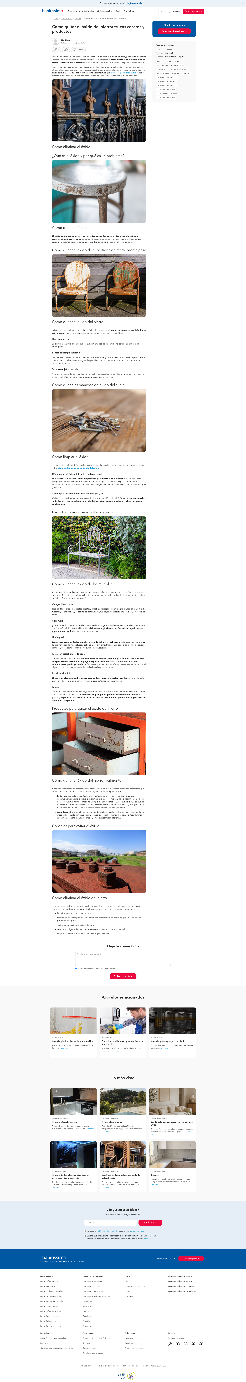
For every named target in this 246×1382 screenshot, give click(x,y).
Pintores (86, 1311)
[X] (185, 1344)
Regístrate (44, 1343)
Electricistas (87, 1316)
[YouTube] (193, 1344)
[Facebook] (177, 1344)
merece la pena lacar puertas (124, 73)
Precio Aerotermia (47, 1286)
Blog (56, 19)
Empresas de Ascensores (93, 1281)
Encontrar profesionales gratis (174, 31)
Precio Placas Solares (49, 1306)
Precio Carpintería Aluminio (51, 1316)
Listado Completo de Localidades (181, 1291)
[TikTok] (201, 1344)
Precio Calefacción (48, 1321)
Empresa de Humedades (93, 1291)
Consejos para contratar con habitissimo (56, 1348)
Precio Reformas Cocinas (50, 1311)
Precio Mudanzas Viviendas (51, 1291)
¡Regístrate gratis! (134, 3)
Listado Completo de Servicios (180, 1281)
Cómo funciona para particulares (53, 1338)
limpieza (160, 61)
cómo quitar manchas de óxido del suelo (78, 468)
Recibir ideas (150, 1223)
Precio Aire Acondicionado (51, 1301)
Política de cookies (130, 1366)
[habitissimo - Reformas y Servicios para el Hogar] (52, 11)
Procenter (129, 1296)
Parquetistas (87, 1301)
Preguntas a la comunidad (135, 1286)
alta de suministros (172, 61)
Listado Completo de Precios (179, 1276)
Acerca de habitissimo (134, 1338)
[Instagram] (169, 1344)
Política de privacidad (108, 1366)
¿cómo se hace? (66, 19)
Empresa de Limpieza (91, 1286)
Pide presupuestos (193, 12)
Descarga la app (89, 1348)
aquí (146, 1239)
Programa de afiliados (134, 1348)
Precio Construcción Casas (51, 1296)
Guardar (80, 50)
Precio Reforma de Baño (50, 1281)
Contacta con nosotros (176, 1338)
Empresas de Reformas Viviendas (96, 1296)
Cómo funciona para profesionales (97, 1338)
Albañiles (86, 1321)
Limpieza (78, 19)
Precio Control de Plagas (50, 1326)
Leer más (64, 1048)
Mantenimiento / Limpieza (174, 57)
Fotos (127, 1291)
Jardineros (87, 1306)
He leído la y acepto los (115, 1231)
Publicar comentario (123, 976)
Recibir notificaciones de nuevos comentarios (96, 969)
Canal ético (129, 1343)
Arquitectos (87, 1326)
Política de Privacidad (107, 1231)
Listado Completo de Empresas (180, 1286)
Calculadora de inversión (93, 1353)
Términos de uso (136, 1231)
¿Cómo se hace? (166, 53)
